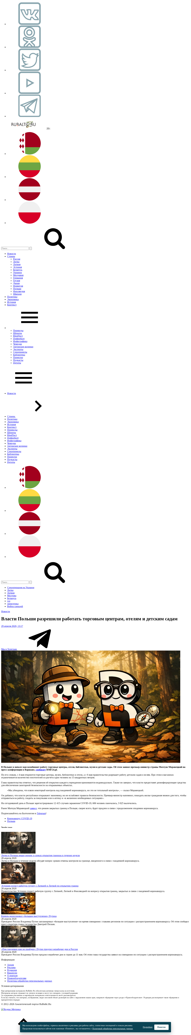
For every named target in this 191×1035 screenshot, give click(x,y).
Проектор (18, 357)
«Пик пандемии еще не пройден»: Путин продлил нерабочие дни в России (39, 949)
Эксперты (18, 349)
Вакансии (12, 973)
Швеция (17, 294)
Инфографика (20, 341)
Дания (16, 283)
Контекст (12, 305)
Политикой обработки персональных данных (112, 1029)
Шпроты (17, 333)
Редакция (12, 970)
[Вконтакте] (29, 24)
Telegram (41, 813)
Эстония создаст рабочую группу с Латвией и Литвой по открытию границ (39, 886)
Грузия (16, 280)
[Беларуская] (29, 153)
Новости (11, 253)
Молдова (11, 595)
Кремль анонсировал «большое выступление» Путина (29, 916)
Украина (17, 272)
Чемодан (17, 344)
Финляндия (19, 291)
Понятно (161, 1027)
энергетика (13, 603)
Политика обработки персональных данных (29, 981)
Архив (10, 964)
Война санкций (15, 606)
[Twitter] (29, 70)
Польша (17, 288)
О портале (12, 975)
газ (8, 601)
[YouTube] (29, 93)
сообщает (41, 769)
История (11, 302)
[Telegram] (29, 116)
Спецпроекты (20, 352)
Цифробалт (19, 338)
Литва (16, 261)
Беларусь (17, 270)
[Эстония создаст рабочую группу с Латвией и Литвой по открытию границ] (18, 883)
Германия (18, 278)
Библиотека (19, 354)
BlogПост (18, 336)
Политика (12, 296)
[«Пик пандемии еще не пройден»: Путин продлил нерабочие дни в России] (18, 946)
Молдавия (18, 275)
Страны (11, 256)
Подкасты (18, 360)
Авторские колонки (23, 346)
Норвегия (18, 286)
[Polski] (29, 223)
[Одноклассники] (29, 47)
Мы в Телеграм (9, 649)
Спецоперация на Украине (20, 587)
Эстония (17, 267)
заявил (33, 808)
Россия (16, 259)
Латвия (16, 264)
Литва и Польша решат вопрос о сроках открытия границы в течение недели (40, 855)
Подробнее (148, 1027)
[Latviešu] (29, 200)
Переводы (18, 330)
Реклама (11, 967)
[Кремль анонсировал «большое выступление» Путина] (18, 913)
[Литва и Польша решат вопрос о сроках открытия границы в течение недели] (18, 852)
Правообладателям (16, 978)
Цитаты (17, 363)
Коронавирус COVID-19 (19, 818)
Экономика (13, 299)
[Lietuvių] (29, 176)
